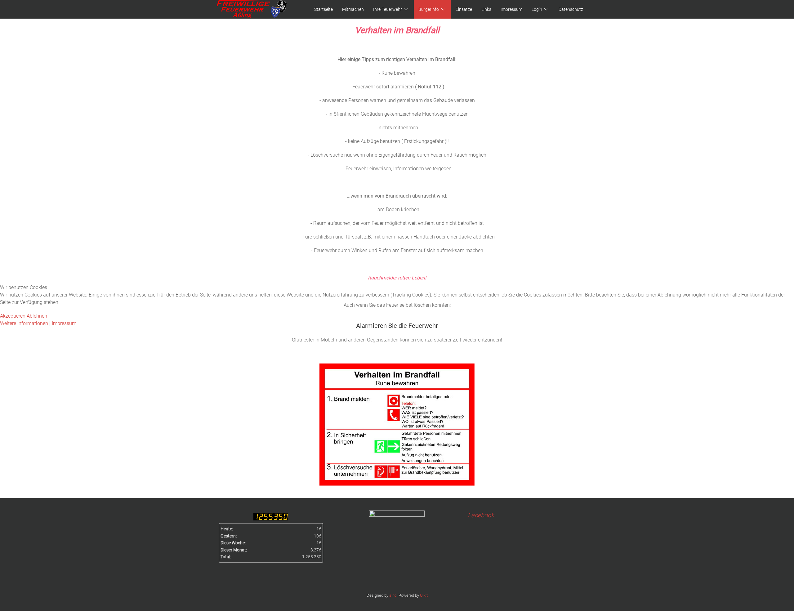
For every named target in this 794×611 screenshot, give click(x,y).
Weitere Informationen (24, 323)
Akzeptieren (12, 316)
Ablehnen (37, 316)
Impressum (64, 323)
